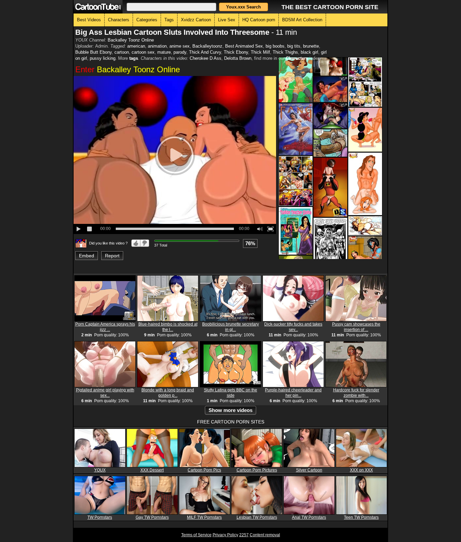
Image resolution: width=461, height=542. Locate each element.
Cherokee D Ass (205, 58)
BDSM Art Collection (302, 19)
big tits (293, 46)
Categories (146, 19)
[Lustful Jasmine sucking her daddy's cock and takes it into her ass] (330, 89)
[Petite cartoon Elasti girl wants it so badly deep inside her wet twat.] (330, 187)
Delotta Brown (237, 58)
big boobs (275, 46)
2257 (244, 535)
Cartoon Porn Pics (204, 470)
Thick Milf (260, 52)
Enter (127, 69)
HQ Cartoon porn (258, 19)
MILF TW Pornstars (204, 517)
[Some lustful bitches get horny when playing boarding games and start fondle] (365, 82)
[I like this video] (135, 243)
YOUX (100, 470)
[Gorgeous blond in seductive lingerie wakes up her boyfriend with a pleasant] (295, 181)
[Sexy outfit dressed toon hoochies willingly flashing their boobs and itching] (330, 243)
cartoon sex (143, 52)
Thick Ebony (236, 52)
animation (157, 46)
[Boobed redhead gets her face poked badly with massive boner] (330, 66)
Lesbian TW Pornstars (257, 517)
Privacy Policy (225, 535)
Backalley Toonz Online (131, 40)
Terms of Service (196, 535)
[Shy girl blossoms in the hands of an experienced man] (295, 231)
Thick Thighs (285, 52)
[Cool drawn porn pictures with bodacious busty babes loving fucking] (295, 129)
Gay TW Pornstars (152, 517)
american (136, 46)
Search (243, 6)
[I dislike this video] (144, 243)
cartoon (121, 52)
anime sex (179, 46)
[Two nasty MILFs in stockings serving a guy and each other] (365, 226)
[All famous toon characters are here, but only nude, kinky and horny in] (365, 129)
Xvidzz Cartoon (196, 19)
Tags (169, 19)
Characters (118, 19)
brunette (311, 46)
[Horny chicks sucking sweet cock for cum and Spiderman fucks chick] (330, 116)
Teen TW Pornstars (361, 517)
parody (179, 52)
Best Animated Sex (244, 46)
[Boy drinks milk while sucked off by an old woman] (330, 143)
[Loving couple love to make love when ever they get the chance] (365, 183)
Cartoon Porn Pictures (257, 470)
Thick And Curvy (205, 52)
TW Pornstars (99, 517)
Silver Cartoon (309, 470)
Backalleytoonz (207, 46)
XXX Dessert (152, 470)
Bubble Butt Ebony (93, 52)
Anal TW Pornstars (309, 517)
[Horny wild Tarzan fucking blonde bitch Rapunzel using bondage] (295, 80)
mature (164, 52)
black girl (309, 52)
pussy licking (102, 58)
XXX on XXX (361, 470)
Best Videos (89, 19)
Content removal (265, 535)
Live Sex (226, 19)
